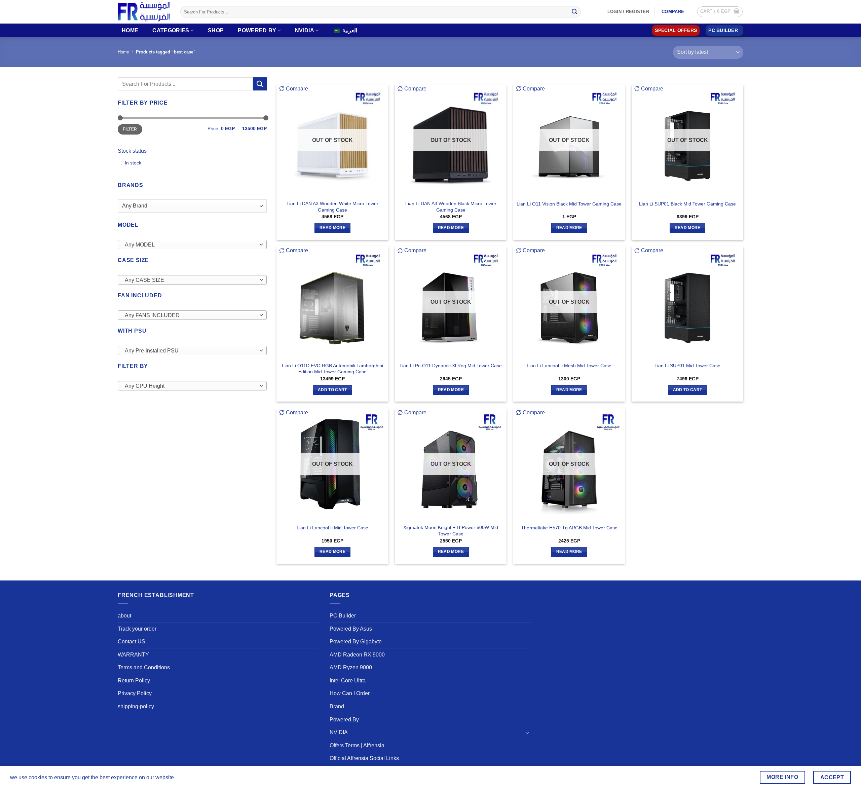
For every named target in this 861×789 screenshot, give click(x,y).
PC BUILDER (723, 30)
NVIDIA (304, 30)
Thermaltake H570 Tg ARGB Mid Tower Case (569, 527)
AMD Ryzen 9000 (351, 667)
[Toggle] (527, 732)
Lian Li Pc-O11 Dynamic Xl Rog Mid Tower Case (451, 365)
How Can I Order (350, 693)
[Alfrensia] (144, 12)
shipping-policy (136, 706)
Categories (170, 30)
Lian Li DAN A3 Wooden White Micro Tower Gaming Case (332, 207)
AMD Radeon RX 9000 (357, 655)
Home (130, 30)
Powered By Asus (351, 629)
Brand (337, 706)
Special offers (676, 30)
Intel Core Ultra (348, 680)
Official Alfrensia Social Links (364, 758)
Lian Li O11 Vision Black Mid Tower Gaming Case (569, 203)
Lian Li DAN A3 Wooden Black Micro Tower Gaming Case (450, 207)
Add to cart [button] (332, 390)
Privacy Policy (135, 693)
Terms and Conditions (144, 667)
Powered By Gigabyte (356, 641)
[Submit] (574, 11)
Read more (332, 228)
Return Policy (134, 680)
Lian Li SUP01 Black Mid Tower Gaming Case (687, 203)
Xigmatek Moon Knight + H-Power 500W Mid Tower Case (450, 530)
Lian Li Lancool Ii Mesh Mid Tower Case (569, 365)
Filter (130, 129)
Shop (216, 30)
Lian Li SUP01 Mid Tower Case (687, 365)
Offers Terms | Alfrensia (357, 745)
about (124, 615)
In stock (133, 162)
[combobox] (192, 244)
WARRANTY (133, 655)
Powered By (257, 30)
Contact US (131, 641)
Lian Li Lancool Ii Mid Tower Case (332, 527)
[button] (720, 11)
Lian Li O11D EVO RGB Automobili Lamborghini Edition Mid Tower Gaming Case (332, 369)
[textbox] (190, 245)
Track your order (137, 629)
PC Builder (343, 615)
